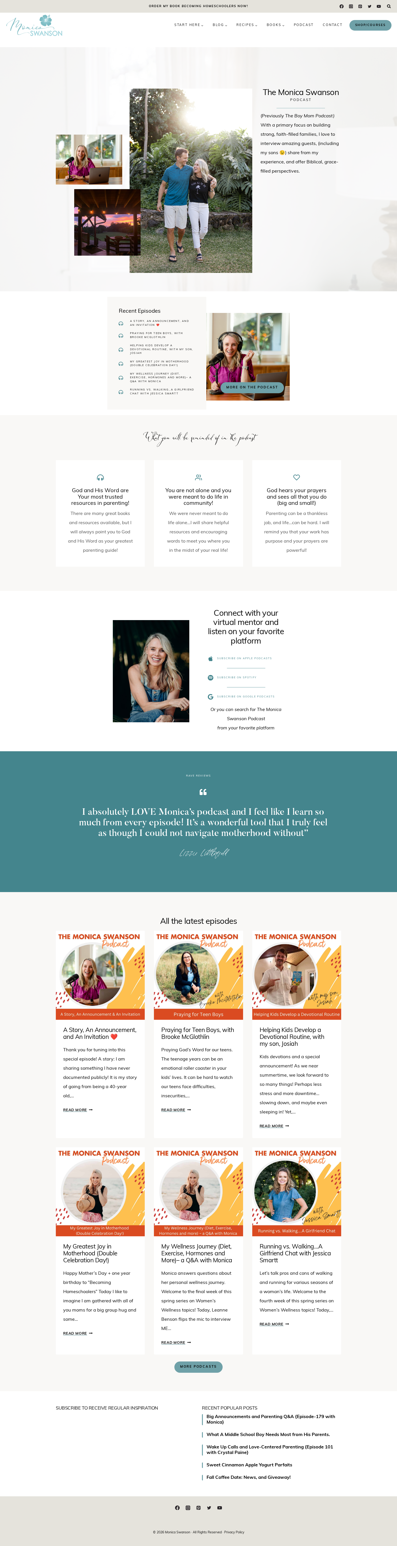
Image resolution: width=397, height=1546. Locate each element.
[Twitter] (370, 6)
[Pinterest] (360, 6)
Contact (333, 25)
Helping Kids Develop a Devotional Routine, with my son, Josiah (161, 349)
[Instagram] (351, 6)
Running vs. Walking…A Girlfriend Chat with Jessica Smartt (162, 392)
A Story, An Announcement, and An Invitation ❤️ (159, 323)
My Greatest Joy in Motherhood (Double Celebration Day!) (159, 364)
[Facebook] (342, 6)
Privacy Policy (234, 1532)
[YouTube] (379, 6)
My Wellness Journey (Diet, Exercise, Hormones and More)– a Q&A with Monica (161, 378)
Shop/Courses (370, 25)
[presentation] (100, 975)
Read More (77, 1110)
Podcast (304, 25)
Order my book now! (198, 6)
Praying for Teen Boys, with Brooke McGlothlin (156, 335)
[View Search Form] (389, 6)
